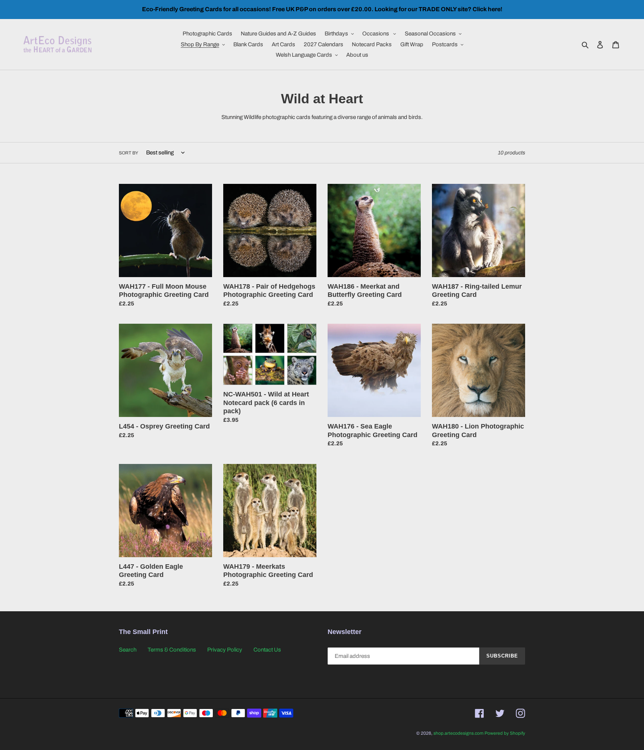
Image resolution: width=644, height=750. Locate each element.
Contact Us (267, 650)
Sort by (128, 153)
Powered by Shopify (504, 733)
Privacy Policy (224, 650)
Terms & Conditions (172, 650)
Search (127, 650)
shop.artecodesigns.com (458, 733)
